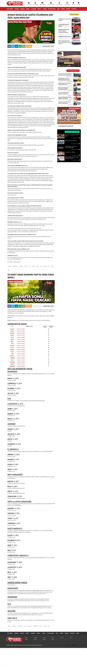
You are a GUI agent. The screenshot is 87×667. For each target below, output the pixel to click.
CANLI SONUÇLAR (60, 4)
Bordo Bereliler (14, 266)
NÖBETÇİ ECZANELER (51, 4)
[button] (78, 65)
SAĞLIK (39, 9)
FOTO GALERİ (29, 4)
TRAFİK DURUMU (42, 4)
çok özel (25, 266)
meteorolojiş (35, 626)
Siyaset (53, 637)
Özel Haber (35, 637)
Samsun (44, 637)
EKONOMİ (33, 9)
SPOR (58, 9)
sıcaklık (45, 626)
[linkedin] (77, 645)
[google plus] (74, 645)
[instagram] (69, 645)
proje (48, 266)
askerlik (9, 266)
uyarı (48, 626)
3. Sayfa (26, 639)
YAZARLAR (73, 9)
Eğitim (53, 639)
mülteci (45, 266)
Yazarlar (44, 639)
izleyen (37, 266)
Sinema (35, 639)
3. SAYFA (44, 9)
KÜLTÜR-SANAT (52, 9)
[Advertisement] (38, 657)
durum (9, 626)
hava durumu (29, 626)
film (29, 266)
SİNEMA (68, 9)
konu (41, 266)
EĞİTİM (63, 9)
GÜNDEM (17, 9)
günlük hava (14, 626)
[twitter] (71, 645)
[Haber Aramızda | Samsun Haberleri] (14, 3)
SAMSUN (22, 9)
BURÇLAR (73, 4)
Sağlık (71, 637)
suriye (52, 266)
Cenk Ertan (21, 266)
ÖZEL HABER (10, 9)
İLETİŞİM (78, 4)
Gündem (26, 637)
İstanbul (33, 266)
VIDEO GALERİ (35, 4)
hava (24, 626)
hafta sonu (20, 626)
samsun (40, 626)
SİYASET (28, 9)
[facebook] (66, 645)
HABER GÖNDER (67, 4)
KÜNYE (77, 633)
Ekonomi (62, 637)
